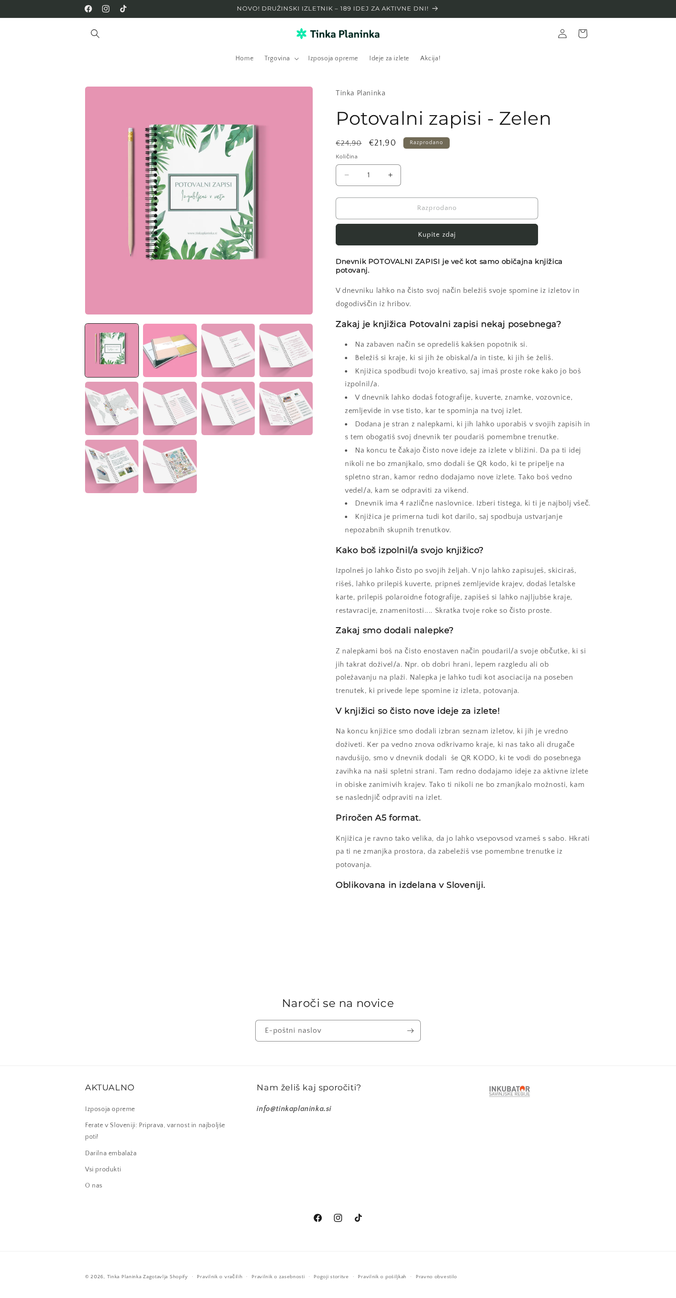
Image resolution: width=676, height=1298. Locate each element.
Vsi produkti (103, 1169)
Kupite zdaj (437, 235)
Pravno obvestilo (436, 1277)
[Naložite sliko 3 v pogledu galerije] (228, 350)
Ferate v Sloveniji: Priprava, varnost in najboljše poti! (155, 1131)
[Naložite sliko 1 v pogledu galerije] (111, 350)
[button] (95, 33)
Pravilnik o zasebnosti (278, 1277)
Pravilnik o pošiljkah (382, 1277)
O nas (94, 1185)
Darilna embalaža (111, 1153)
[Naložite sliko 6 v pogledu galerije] (169, 408)
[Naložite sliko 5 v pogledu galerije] (111, 408)
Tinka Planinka (124, 1277)
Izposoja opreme (110, 1109)
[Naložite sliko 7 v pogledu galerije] (228, 408)
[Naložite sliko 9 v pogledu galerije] (111, 466)
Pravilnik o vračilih (219, 1277)
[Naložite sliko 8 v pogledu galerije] (286, 408)
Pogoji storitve (331, 1277)
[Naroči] (410, 1031)
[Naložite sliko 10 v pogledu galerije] (169, 466)
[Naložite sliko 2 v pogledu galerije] (169, 350)
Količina (346, 156)
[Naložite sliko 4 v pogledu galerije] (286, 350)
